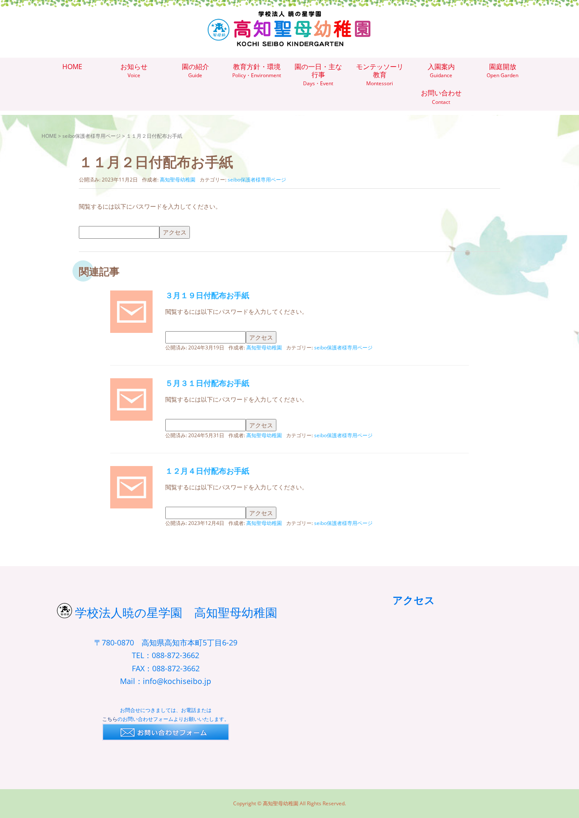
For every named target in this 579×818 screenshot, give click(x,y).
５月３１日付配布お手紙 (207, 383)
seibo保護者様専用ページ (91, 136)
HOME (49, 136)
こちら (109, 719)
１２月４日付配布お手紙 (207, 471)
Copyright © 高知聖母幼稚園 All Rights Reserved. (289, 803)
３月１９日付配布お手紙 (207, 295)
